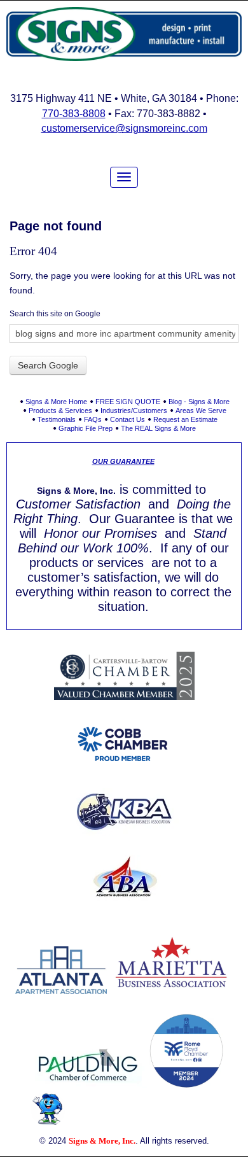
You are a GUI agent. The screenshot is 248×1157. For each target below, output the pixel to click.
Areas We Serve (201, 410)
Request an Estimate (185, 419)
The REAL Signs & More (158, 428)
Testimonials (57, 419)
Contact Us (127, 419)
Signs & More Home (56, 401)
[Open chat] (48, 1108)
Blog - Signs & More (199, 401)
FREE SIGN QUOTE (127, 401)
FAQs (93, 419)
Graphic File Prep (86, 428)
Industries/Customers (133, 410)
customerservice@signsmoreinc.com (124, 128)
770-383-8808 (74, 113)
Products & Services (60, 410)
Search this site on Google (55, 313)
